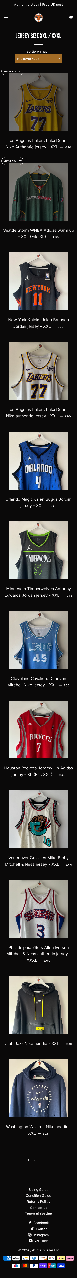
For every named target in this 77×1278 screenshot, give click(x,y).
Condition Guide (38, 1195)
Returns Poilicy (38, 1202)
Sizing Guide (38, 1190)
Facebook (40, 1223)
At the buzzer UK (45, 1250)
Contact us (38, 1208)
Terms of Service (38, 1214)
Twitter (41, 1229)
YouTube (40, 1241)
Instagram (40, 1235)
